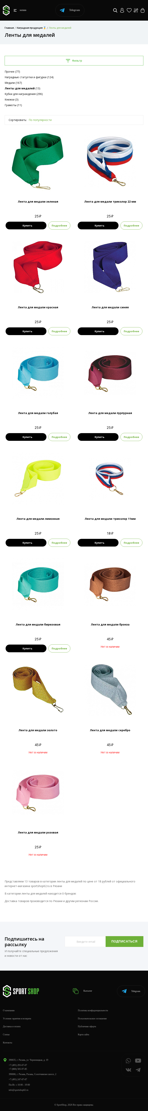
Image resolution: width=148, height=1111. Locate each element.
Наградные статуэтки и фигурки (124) (29, 77)
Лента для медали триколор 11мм (110, 519)
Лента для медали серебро (110, 730)
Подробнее (59, 225)
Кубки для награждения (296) (24, 94)
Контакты (7, 1042)
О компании (8, 1010)
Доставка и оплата (11, 1026)
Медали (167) (13, 83)
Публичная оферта (87, 1026)
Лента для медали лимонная (38, 519)
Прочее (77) (12, 71)
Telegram (74, 10)
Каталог (87, 991)
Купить (27, 225)
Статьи (6, 1034)
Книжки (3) (11, 99)
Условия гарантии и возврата (17, 1018)
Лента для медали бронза (110, 624)
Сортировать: (18, 120)
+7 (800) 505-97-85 (18, 1069)
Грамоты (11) (13, 105)
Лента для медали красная (38, 307)
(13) (22, 88)
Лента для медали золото (37, 730)
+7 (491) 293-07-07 (18, 1065)
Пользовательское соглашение (92, 1018)
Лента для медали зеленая (38, 201)
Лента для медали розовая (38, 832)
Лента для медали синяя (110, 307)
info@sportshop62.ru (18, 1090)
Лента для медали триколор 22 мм (110, 201)
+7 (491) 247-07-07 (18, 1079)
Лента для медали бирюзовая (38, 624)
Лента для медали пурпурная (110, 413)
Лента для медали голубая (38, 413)
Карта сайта (83, 1034)
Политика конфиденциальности (93, 1010)
